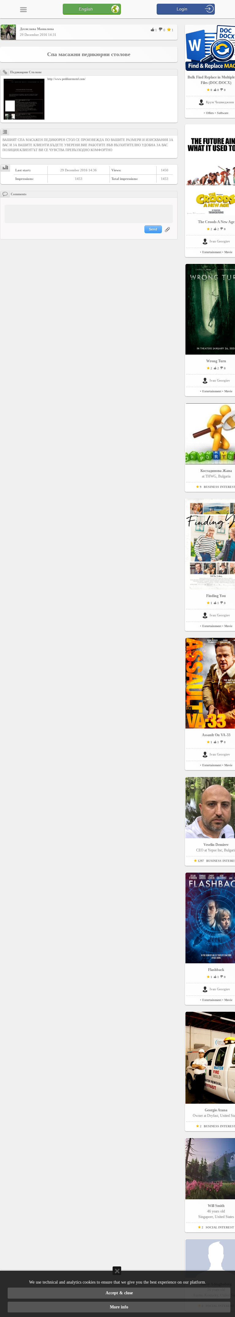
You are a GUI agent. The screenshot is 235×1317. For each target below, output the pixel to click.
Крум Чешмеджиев (220, 102)
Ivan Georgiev (220, 241)
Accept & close (119, 1293)
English (86, 8)
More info (119, 1307)
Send (153, 229)
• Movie (227, 252)
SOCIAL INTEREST (220, 1227)
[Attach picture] (168, 233)
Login (182, 8)
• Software (221, 113)
